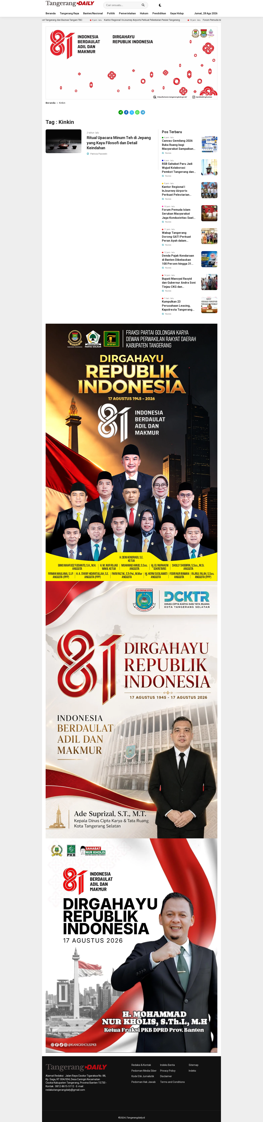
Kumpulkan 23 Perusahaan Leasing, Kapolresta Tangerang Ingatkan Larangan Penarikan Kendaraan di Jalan (178, 306)
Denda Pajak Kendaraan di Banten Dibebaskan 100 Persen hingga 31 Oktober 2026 (178, 260)
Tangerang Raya (69, 13)
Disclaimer (166, 1076)
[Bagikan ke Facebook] (126, 112)
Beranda (51, 13)
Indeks (192, 1070)
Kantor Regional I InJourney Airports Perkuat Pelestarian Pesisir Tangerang (81, 20)
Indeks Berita (167, 1065)
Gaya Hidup (177, 13)
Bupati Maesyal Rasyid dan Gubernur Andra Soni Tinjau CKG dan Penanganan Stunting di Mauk (179, 283)
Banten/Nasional (93, 13)
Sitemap (193, 1065)
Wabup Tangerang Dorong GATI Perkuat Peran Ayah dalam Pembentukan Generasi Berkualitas (178, 237)
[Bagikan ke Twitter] (132, 112)
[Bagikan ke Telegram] (142, 112)
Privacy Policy (168, 1070)
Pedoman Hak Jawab (144, 1082)
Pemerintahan (127, 13)
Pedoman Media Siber (144, 1070)
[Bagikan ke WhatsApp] (137, 112)
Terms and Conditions (172, 1082)
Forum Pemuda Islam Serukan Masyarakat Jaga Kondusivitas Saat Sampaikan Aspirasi (186, 20)
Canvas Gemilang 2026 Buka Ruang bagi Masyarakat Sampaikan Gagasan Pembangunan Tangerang (178, 145)
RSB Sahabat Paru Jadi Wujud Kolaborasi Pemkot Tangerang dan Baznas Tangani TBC (178, 168)
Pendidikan (159, 13)
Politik (111, 13)
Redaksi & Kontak (141, 1065)
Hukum (144, 13)
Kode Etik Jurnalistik (143, 1076)
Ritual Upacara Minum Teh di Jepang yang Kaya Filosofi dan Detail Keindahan (119, 142)
